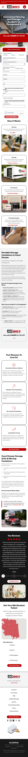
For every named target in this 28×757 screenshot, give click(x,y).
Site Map (8, 746)
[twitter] (16, 721)
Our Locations (14, 692)
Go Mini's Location (19, 68)
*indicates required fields (8, 98)
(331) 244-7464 (17, 504)
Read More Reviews (14, 581)
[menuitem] (14, 690)
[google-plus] (13, 721)
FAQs (14, 695)
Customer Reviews (14, 711)
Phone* (4, 93)
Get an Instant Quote (14, 665)
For (3, 69)
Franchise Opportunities (14, 705)
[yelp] (19, 721)
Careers (14, 708)
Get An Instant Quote (14, 449)
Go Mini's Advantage (14, 699)
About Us (14, 702)
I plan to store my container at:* (9, 67)
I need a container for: (7, 53)
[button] (3, 7)
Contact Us (14, 689)
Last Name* (5, 79)
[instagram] (11, 721)
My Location (6, 68)
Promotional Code (6, 104)
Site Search (14, 748)
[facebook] (8, 721)
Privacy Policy (20, 746)
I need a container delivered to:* (9, 57)
